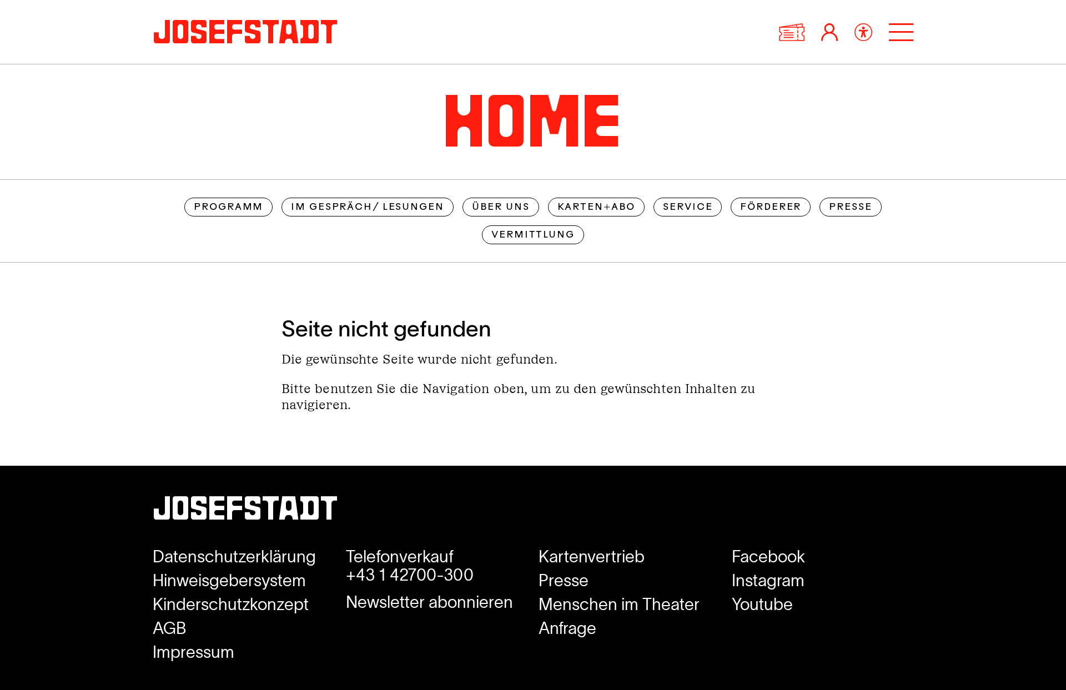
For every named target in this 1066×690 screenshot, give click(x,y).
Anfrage (567, 628)
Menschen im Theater (619, 604)
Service (687, 207)
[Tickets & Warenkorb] (791, 32)
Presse (850, 207)
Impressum (193, 652)
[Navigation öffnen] (901, 32)
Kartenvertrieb (592, 556)
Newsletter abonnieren (429, 602)
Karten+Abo (596, 207)
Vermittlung (533, 235)
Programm (228, 207)
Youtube (762, 604)
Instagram (768, 580)
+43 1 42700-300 (410, 575)
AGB (170, 628)
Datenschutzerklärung (234, 556)
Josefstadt (245, 511)
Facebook (768, 556)
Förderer (770, 207)
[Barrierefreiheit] (863, 32)
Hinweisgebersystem (229, 580)
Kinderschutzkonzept (231, 604)
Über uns (501, 207)
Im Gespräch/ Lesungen (367, 207)
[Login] (829, 32)
